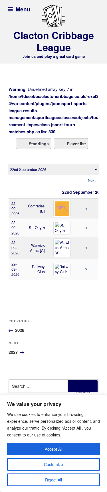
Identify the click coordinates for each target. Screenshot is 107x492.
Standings (39, 143)
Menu (23, 9)
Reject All (53, 480)
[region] (53, 443)
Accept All (53, 449)
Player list (76, 143)
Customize (53, 464)
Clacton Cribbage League (53, 41)
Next (92, 180)
